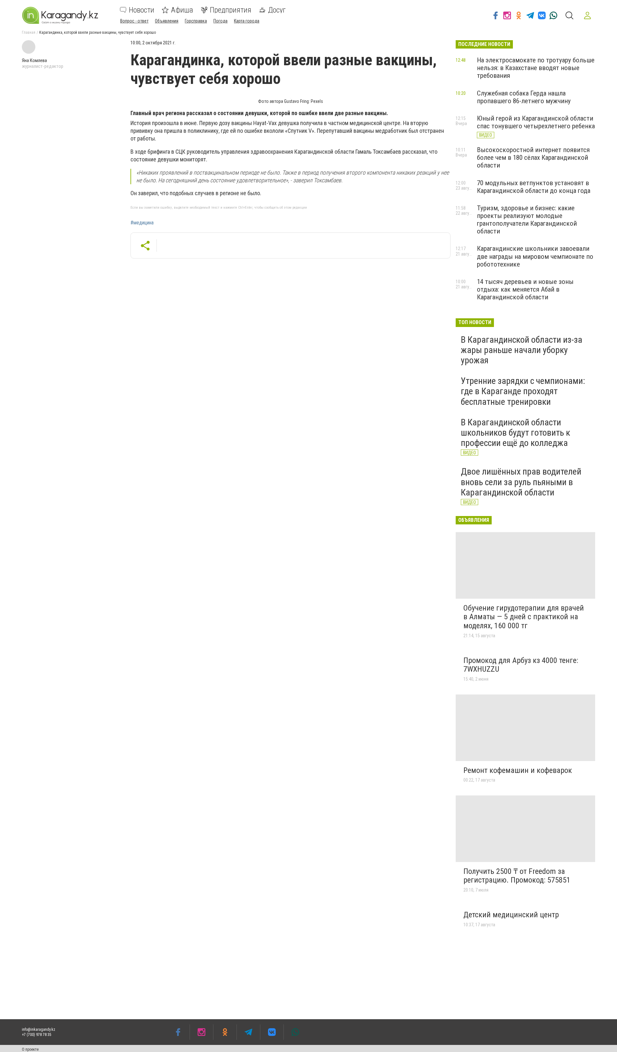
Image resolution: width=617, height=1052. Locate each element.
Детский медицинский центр (511, 914)
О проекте (30, 1049)
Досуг (277, 10)
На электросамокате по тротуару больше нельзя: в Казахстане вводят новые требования (536, 67)
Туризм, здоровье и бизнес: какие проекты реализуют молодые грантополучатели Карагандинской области (527, 219)
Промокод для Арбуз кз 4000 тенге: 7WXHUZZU (520, 665)
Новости (141, 10)
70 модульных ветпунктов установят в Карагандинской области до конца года (533, 187)
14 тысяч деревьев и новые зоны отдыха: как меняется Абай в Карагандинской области (525, 289)
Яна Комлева (34, 60)
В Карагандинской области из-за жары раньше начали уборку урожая (521, 350)
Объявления (166, 20)
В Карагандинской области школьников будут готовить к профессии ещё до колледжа (515, 432)
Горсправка (196, 20)
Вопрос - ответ (134, 20)
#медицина (142, 223)
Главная (28, 32)
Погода (220, 20)
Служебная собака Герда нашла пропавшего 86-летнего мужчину (524, 97)
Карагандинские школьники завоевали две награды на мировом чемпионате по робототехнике (535, 256)
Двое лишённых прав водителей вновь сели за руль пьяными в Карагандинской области (521, 481)
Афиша (182, 10)
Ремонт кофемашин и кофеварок (517, 770)
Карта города (246, 20)
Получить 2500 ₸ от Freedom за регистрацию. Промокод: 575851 (516, 876)
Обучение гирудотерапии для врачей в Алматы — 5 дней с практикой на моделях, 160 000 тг (523, 616)
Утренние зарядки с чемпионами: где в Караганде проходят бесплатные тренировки (523, 391)
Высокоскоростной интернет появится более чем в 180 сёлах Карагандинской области (533, 157)
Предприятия (230, 10)
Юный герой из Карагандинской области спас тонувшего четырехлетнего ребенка (536, 122)
